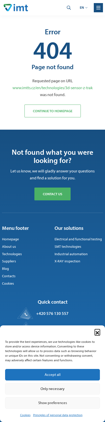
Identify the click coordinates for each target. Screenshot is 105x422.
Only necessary (52, 388)
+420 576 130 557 (52, 313)
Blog (5, 268)
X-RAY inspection (67, 261)
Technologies (12, 254)
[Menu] (98, 7)
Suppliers (9, 261)
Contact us (52, 194)
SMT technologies (68, 246)
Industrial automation (71, 254)
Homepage (10, 239)
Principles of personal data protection (58, 415)
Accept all (53, 374)
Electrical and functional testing (78, 239)
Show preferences (52, 402)
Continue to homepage (52, 111)
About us (9, 246)
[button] (97, 331)
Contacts (9, 276)
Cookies (25, 415)
